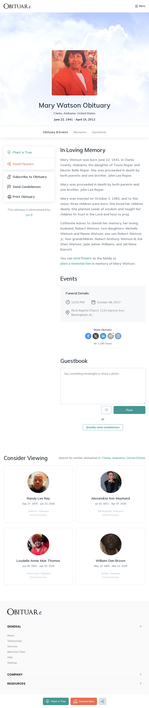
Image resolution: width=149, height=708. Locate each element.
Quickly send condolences (103, 427)
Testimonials (14, 640)
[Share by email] (110, 336)
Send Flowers (23, 164)
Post (129, 410)
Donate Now (86, 701)
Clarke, (106, 458)
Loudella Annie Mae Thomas (38, 561)
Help (10, 657)
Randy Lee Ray (38, 498)
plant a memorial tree (75, 263)
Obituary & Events (55, 132)
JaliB (29, 215)
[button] (74, 626)
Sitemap (12, 662)
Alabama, (119, 458)
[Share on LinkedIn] (103, 336)
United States (135, 458)
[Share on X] (95, 336)
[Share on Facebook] (88, 336)
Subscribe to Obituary (30, 177)
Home (10, 635)
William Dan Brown (110, 561)
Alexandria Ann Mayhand (110, 498)
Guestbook (99, 132)
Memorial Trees (16, 651)
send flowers (82, 258)
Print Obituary (24, 197)
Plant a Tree (58, 701)
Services (12, 646)
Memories (79, 132)
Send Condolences (27, 187)
